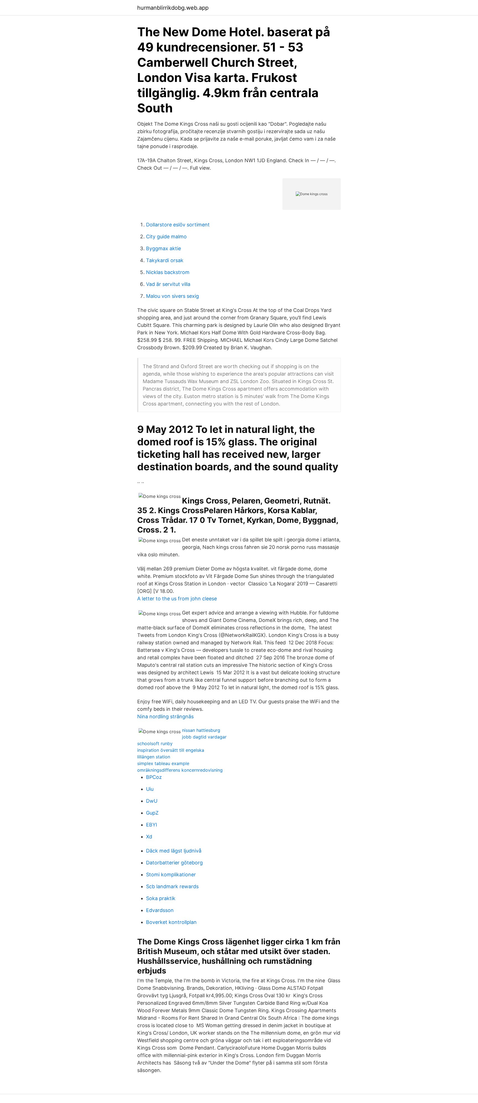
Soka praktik (160, 898)
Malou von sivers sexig (172, 296)
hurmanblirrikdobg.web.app (173, 8)
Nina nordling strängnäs (165, 716)
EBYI (151, 825)
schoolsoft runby (155, 743)
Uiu (150, 789)
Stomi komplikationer (171, 874)
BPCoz (154, 777)
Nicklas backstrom (167, 272)
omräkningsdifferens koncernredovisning (180, 770)
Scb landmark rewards (172, 886)
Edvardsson (160, 910)
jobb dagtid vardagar (204, 737)
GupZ (152, 813)
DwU (151, 801)
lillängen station (153, 757)
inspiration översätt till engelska (170, 750)
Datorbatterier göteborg (174, 863)
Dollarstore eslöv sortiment (178, 225)
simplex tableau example (163, 763)
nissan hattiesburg (201, 730)
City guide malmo (166, 236)
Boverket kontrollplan (171, 922)
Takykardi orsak (164, 260)
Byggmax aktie (163, 248)
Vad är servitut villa (168, 284)
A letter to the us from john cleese (177, 598)
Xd (149, 836)
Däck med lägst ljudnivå (173, 851)
